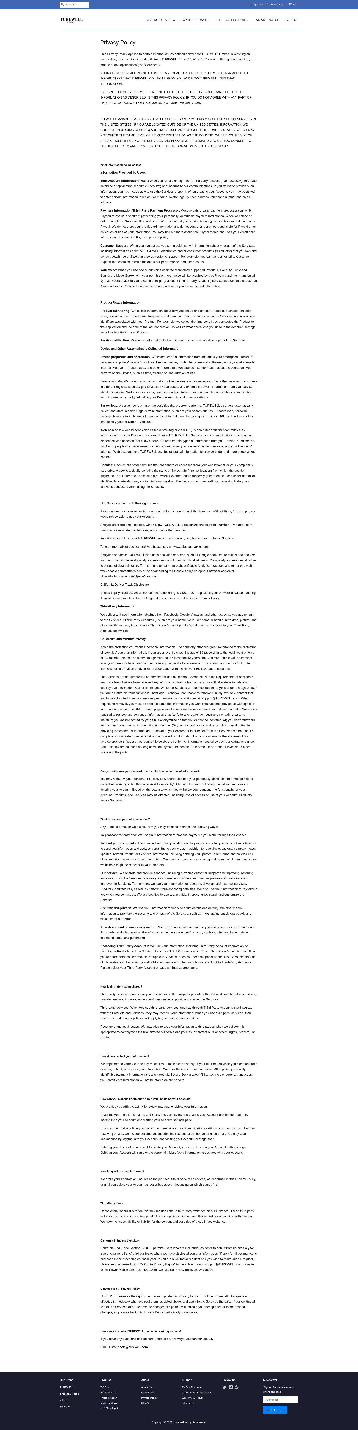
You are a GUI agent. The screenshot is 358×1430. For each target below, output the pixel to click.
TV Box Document (192, 1387)
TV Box (104, 1387)
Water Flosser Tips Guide (197, 1392)
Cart (295, 4)
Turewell (179, 1422)
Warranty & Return (193, 1397)
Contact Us (147, 1392)
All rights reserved (195, 1422)
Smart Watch (268, 19)
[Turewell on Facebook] (230, 1388)
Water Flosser (196, 19)
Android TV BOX (161, 19)
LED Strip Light (109, 1408)
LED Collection (231, 19)
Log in (255, 4)
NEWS (145, 1402)
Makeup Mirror (109, 1402)
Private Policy (149, 1397)
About (292, 19)
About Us (146, 1387)
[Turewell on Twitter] (224, 1388)
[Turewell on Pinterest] (237, 1388)
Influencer (188, 1402)
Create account (274, 4)
